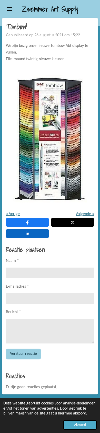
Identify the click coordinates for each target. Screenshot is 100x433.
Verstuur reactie (23, 354)
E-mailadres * (17, 287)
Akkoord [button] (80, 425)
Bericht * (13, 312)
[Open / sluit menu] (9, 9)
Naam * (12, 261)
